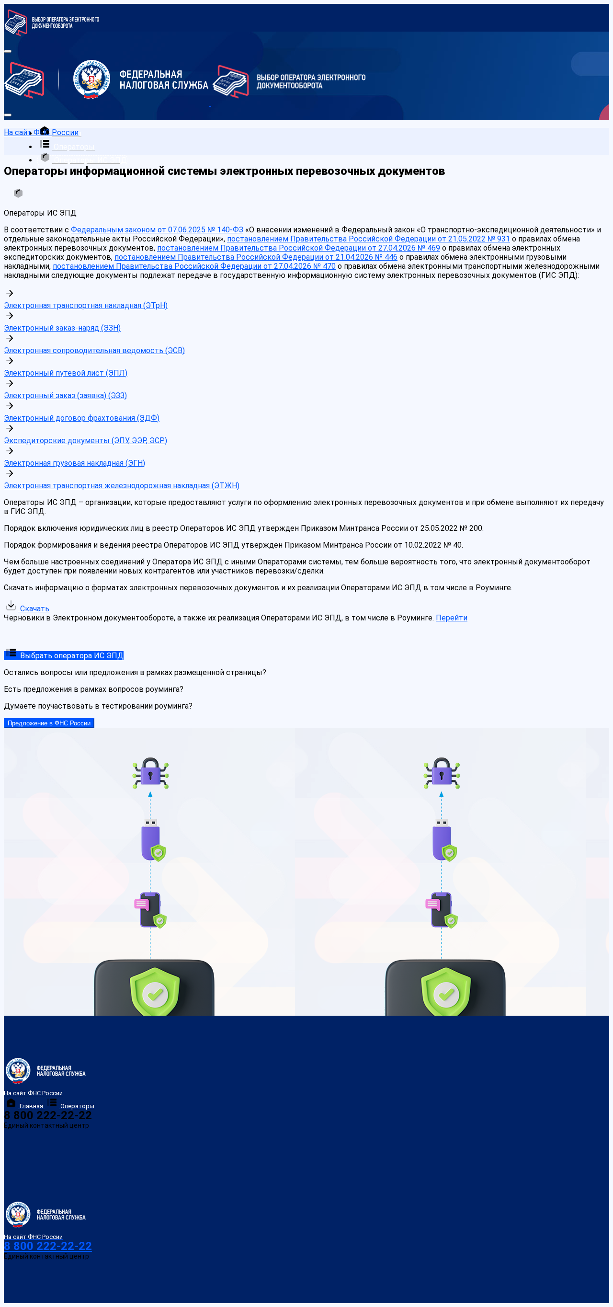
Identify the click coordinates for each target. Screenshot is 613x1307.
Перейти (451, 617)
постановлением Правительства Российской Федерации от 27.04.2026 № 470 (194, 266)
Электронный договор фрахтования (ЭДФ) (81, 418)
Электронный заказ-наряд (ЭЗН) (62, 327)
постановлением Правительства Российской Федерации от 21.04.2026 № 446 (255, 257)
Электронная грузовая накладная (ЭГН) (74, 463)
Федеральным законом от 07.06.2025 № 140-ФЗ (157, 229)
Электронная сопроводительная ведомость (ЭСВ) (94, 350)
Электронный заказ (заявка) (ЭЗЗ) (65, 395)
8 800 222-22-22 (48, 1246)
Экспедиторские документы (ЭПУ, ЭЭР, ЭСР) (85, 440)
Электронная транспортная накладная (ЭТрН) (86, 305)
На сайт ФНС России (41, 132)
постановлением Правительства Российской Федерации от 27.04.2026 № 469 (298, 247)
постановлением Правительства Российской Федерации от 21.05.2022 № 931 (368, 238)
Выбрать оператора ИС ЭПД (71, 655)
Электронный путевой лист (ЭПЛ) (65, 373)
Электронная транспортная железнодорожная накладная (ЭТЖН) (121, 485)
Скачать (33, 608)
